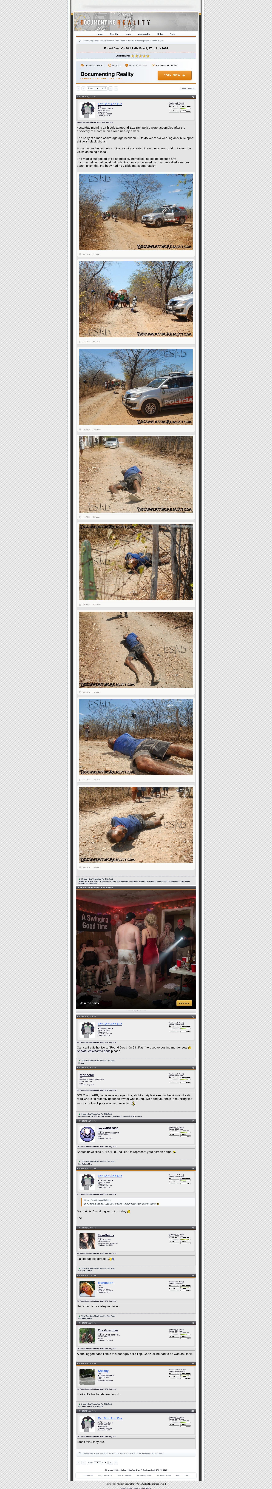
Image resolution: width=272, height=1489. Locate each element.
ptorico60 (86, 1075)
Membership (144, 34)
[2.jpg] (136, 299)
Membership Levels (144, 1475)
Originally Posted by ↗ (97, 1200)
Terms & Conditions (124, 1475)
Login (128, 34)
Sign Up (114, 34)
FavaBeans (106, 1235)
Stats (172, 34)
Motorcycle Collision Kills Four (116, 1470)
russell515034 (108, 1128)
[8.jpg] (136, 825)
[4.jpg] (136, 474)
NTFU (187, 1475)
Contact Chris (88, 1475)
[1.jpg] (136, 212)
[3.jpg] (136, 387)
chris (107, 1051)
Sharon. (82, 1051)
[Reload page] (79, 41)
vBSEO (148, 1488)
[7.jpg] (136, 737)
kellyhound (95, 1051)
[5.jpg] (136, 562)
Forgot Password (105, 1475)
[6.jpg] (136, 650)
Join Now (172, 75)
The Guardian (108, 1330)
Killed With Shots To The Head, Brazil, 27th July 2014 (147, 1470)
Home (100, 34)
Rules (160, 34)
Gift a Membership (164, 1475)
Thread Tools (186, 88)
